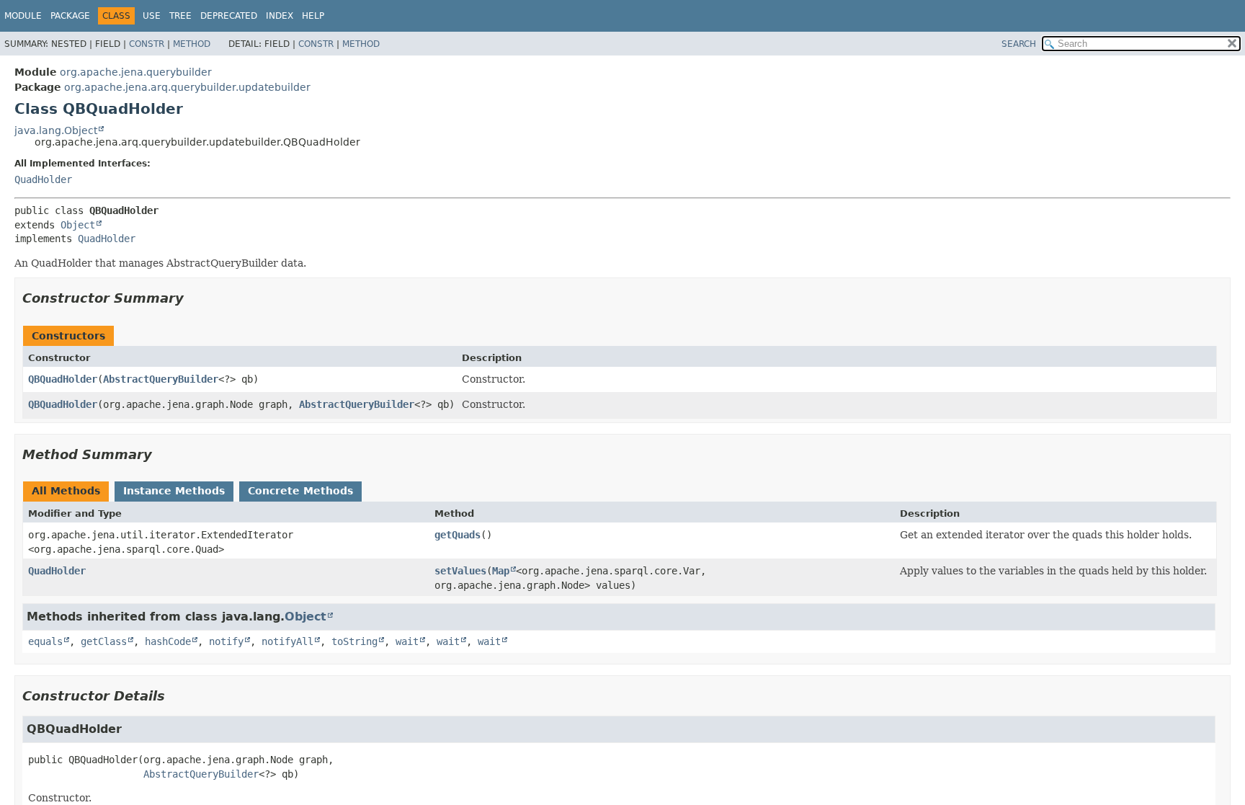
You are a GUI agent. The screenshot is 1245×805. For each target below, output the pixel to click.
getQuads (457, 535)
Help (313, 16)
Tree (180, 16)
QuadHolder (43, 179)
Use (152, 16)
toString (354, 641)
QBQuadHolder (62, 379)
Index (279, 16)
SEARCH (1018, 44)
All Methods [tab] (66, 491)
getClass (104, 641)
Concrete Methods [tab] (300, 491)
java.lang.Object (55, 130)
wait (407, 641)
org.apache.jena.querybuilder (136, 72)
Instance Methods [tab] (174, 491)
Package (70, 16)
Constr (146, 44)
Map (500, 571)
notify (226, 641)
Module (23, 16)
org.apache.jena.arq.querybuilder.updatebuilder (187, 87)
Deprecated (228, 16)
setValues (460, 571)
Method (191, 44)
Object (78, 225)
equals (45, 641)
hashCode (168, 641)
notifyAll (287, 641)
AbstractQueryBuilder (160, 379)
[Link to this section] (194, 298)
